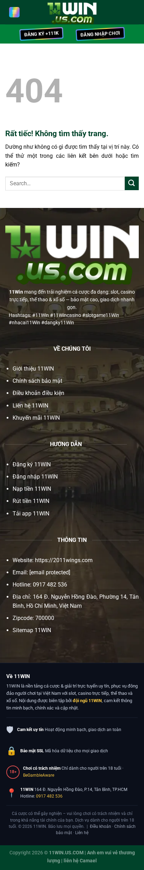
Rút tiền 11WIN (31, 501)
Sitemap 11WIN (32, 630)
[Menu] (14, 12)
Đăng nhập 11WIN (35, 476)
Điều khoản (100, 826)
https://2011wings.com (64, 560)
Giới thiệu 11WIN (33, 368)
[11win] (72, 12)
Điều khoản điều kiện (38, 393)
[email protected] (49, 572)
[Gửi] (132, 183)
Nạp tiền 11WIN (32, 489)
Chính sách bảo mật (37, 381)
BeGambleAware (38, 775)
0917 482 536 (49, 796)
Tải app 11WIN (31, 513)
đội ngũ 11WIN (87, 700)
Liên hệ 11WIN (30, 405)
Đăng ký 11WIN (32, 464)
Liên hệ (81, 832)
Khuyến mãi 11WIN (36, 417)
